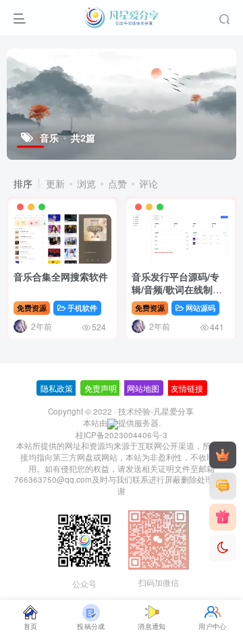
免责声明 (100, 388)
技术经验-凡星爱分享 (156, 411)
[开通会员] (222, 455)
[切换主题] (222, 548)
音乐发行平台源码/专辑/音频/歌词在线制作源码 (177, 289)
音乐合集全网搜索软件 (61, 276)
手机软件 (82, 307)
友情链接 (187, 388)
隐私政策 (56, 388)
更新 (55, 183)
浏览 (86, 183)
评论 (148, 183)
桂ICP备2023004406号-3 (121, 434)
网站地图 (143, 388)
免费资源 (32, 307)
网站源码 (200, 307)
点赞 (117, 183)
